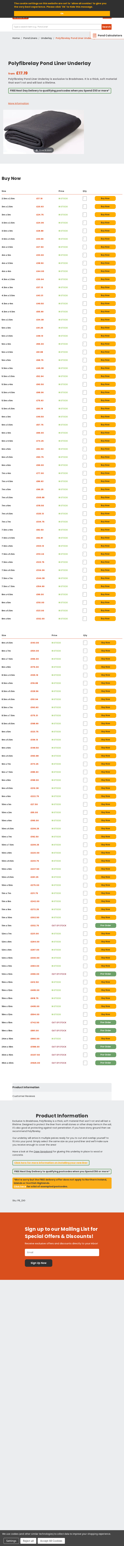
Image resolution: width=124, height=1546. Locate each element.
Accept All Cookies (51, 1541)
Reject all (28, 1541)
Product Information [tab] (25, 1087)
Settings (11, 1541)
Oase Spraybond (43, 1151)
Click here (20, 1186)
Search (106, 26)
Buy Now (105, 198)
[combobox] (62, 27)
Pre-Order (105, 925)
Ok (61, 13)
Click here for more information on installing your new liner (51, 1162)
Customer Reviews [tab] (23, 1096)
